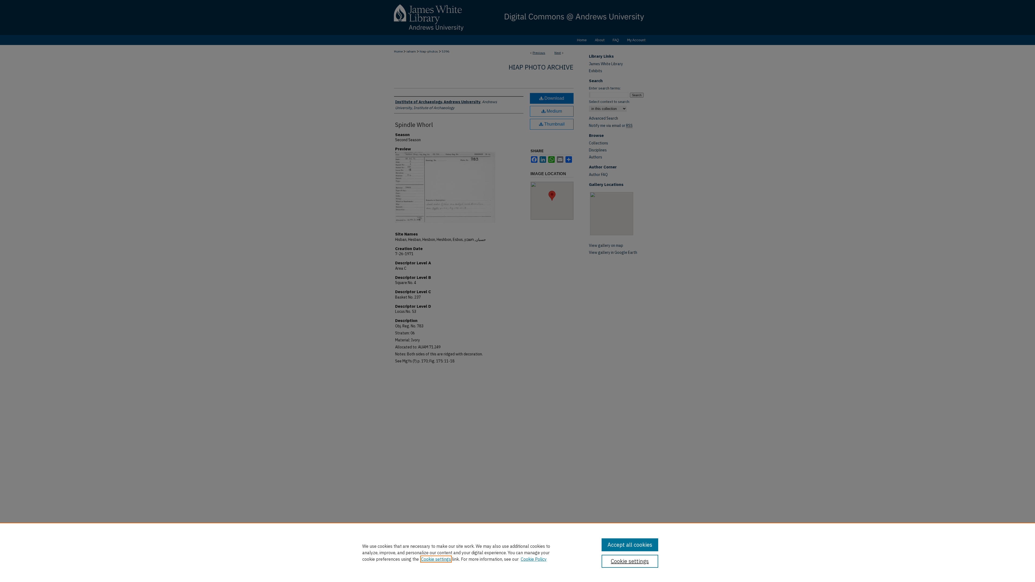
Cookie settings (436, 559)
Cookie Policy (534, 559)
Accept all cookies (630, 544)
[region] (517, 552)
